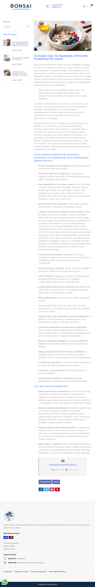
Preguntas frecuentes (21, 571)
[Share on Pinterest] (57, 489)
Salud (56, 482)
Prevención (45, 482)
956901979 (56, 7)
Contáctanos (7, 571)
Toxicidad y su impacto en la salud (20, 58)
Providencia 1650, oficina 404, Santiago (30, 563)
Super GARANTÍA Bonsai (57, 571)
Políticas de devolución (38, 571)
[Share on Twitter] (46, 489)
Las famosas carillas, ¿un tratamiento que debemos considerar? (20, 43)
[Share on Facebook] (41, 489)
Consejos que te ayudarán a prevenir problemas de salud (19, 73)
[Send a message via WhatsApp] (4, 582)
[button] (90, 6)
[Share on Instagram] (51, 489)
